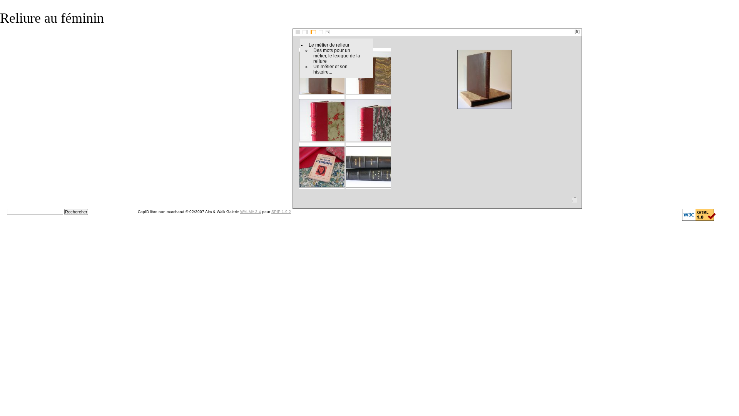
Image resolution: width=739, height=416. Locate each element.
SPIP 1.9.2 (281, 212)
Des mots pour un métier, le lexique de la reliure (336, 56)
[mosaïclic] (298, 32)
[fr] (577, 31)
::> (327, 32)
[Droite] (313, 32)
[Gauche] (305, 32)
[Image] (321, 32)
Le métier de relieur (329, 45)
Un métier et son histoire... (330, 69)
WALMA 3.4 (250, 212)
